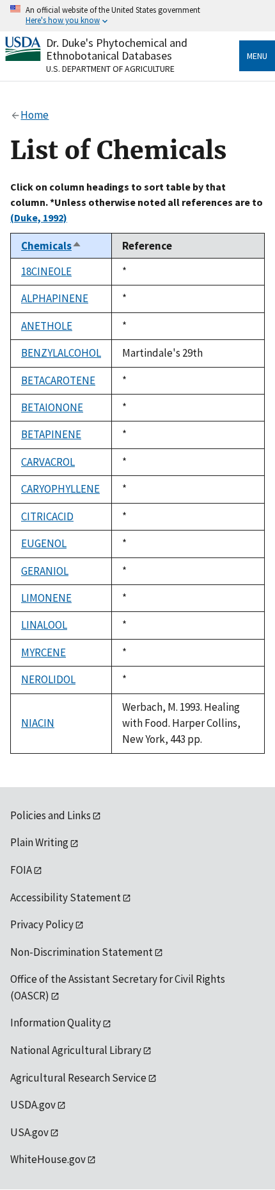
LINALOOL (44, 625)
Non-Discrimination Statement (81, 952)
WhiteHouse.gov (48, 1159)
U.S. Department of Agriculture (110, 68)
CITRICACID (47, 516)
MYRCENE (43, 652)
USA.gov (29, 1132)
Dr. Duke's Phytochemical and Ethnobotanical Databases (116, 49)
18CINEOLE (46, 271)
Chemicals (51, 246)
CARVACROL (48, 462)
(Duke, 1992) (38, 217)
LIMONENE (46, 598)
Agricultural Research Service (78, 1078)
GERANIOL (44, 571)
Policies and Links (50, 815)
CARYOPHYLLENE (60, 489)
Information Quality (55, 1023)
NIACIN (37, 723)
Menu (257, 56)
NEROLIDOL (48, 679)
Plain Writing (39, 842)
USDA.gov (33, 1105)
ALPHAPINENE (54, 298)
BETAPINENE (51, 434)
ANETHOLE (46, 326)
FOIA (21, 870)
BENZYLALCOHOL (61, 353)
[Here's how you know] (137, 15)
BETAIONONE (52, 407)
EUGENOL (44, 543)
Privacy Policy (42, 924)
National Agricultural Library (75, 1050)
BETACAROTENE (58, 380)
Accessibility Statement (65, 897)
